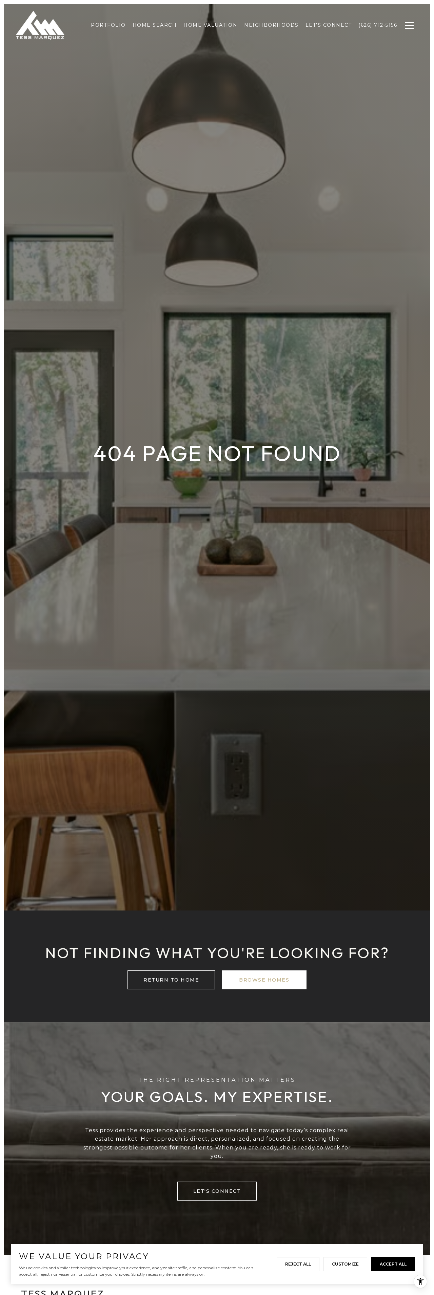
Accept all (393, 1264)
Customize (345, 1264)
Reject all (298, 1264)
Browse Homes (264, 980)
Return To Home (171, 980)
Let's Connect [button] (217, 1191)
